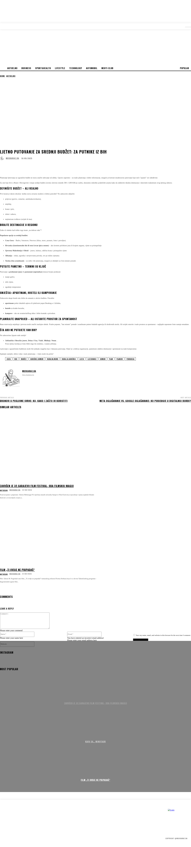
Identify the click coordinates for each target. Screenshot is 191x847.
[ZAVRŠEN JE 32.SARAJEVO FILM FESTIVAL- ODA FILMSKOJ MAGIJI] (48, 449)
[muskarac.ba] (2, 158)
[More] (82, 165)
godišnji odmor (36, 359)
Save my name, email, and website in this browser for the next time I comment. (163, 635)
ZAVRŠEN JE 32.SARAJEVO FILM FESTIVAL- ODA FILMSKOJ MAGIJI (37, 486)
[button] (186, 26)
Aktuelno (10, 76)
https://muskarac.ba (28, 375)
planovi (120, 359)
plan (111, 359)
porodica (130, 359)
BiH (15, 359)
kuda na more (52, 359)
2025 (9, 359)
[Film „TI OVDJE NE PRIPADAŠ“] (48, 533)
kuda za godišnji (69, 359)
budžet (24, 359)
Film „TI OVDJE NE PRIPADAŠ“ (17, 570)
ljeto (82, 359)
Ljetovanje (92, 359)
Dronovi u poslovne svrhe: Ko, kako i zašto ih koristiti (34, 400)
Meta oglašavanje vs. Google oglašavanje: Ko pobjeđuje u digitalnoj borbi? (145, 400)
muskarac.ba (12, 158)
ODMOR (103, 359)
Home (2, 76)
